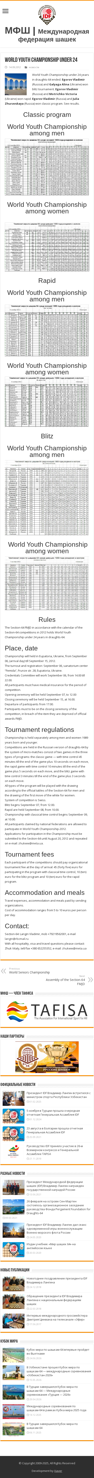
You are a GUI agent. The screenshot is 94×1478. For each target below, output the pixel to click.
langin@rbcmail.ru (17, 939)
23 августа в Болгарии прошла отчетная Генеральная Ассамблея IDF (55, 1130)
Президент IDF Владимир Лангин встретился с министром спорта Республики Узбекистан (59, 1095)
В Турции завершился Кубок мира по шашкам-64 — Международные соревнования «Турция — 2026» (52, 1391)
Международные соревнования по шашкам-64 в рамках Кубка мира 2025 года (56, 1408)
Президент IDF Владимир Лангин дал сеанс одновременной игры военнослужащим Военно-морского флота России (56, 1228)
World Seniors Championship (29, 970)
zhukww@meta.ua (30, 843)
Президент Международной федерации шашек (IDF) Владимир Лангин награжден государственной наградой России (55, 1186)
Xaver (58, 1471)
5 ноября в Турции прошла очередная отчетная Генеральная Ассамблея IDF (53, 1113)
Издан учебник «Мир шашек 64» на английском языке (51, 1246)
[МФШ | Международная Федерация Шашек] (47, 14)
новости (34, 67)
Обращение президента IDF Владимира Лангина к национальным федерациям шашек (54, 1300)
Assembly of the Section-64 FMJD (65, 980)
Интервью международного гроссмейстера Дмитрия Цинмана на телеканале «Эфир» (57, 1317)
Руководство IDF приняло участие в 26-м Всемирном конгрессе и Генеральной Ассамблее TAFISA (55, 1150)
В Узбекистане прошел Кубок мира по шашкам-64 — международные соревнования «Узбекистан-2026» (59, 1371)
